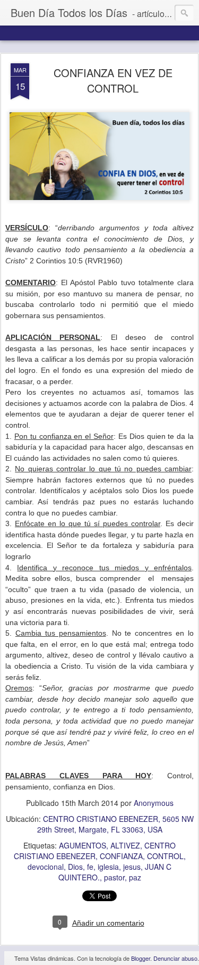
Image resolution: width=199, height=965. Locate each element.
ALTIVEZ (125, 845)
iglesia (108, 866)
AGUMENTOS (82, 845)
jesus (132, 866)
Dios (75, 866)
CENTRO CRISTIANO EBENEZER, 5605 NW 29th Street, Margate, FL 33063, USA (115, 824)
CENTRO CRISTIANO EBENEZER (95, 850)
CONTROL (165, 856)
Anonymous (154, 802)
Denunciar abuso (175, 958)
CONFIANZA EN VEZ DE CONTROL (113, 80)
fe (90, 866)
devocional (46, 866)
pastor (114, 877)
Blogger (140, 958)
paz (135, 877)
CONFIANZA (121, 856)
